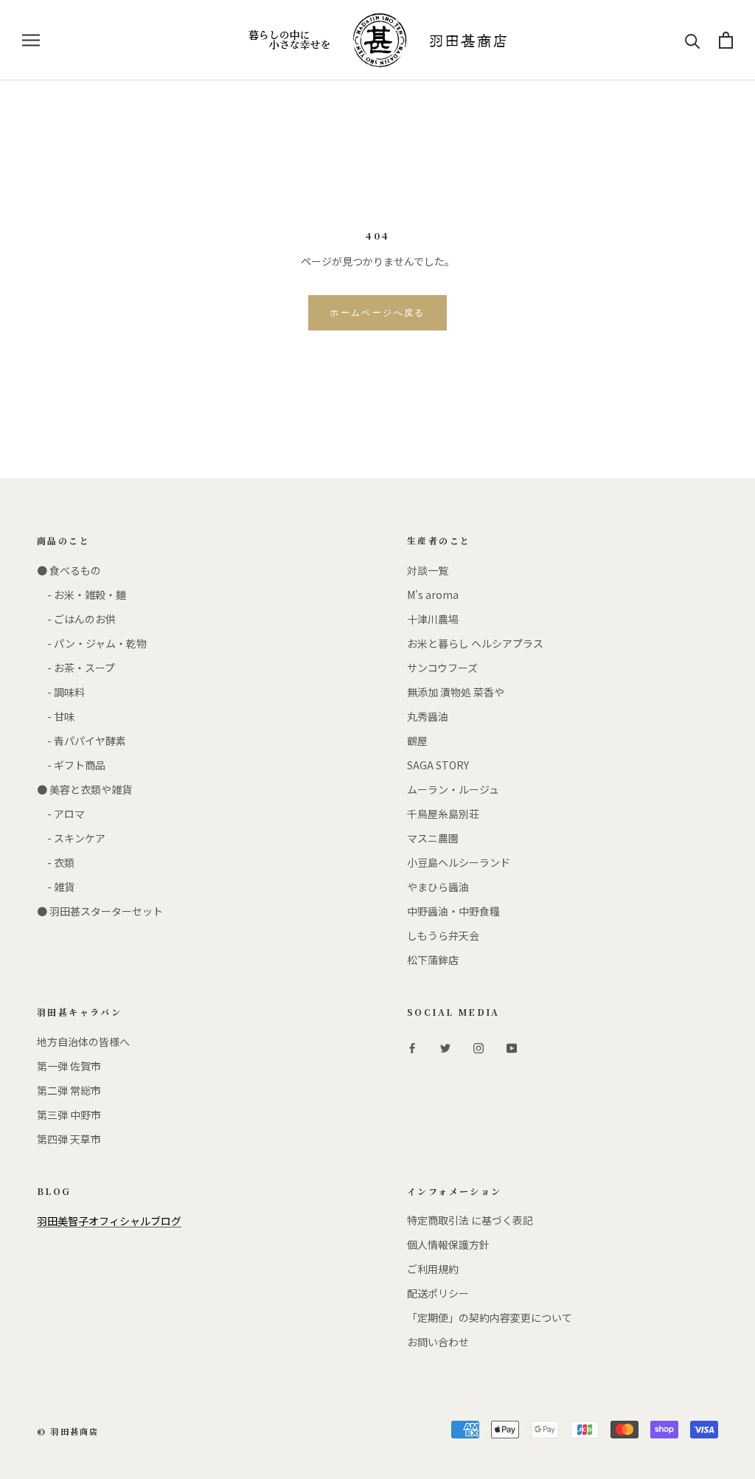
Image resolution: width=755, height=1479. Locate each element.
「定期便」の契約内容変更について (489, 1317)
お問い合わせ (438, 1341)
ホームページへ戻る (377, 312)
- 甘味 (55, 716)
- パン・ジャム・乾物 (92, 643)
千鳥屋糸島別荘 (443, 813)
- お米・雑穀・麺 (81, 594)
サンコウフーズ (442, 667)
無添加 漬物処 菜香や (455, 692)
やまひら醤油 (438, 886)
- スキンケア (71, 838)
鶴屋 (417, 740)
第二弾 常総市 (69, 1090)
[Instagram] (478, 1047)
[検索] (692, 40)
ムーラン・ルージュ (453, 789)
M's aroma (433, 594)
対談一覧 (427, 570)
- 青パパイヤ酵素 (81, 740)
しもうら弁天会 (443, 935)
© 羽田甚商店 (68, 1431)
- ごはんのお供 (76, 619)
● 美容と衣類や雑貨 (84, 789)
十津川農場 (433, 619)
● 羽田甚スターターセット (100, 911)
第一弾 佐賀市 (69, 1066)
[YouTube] (512, 1047)
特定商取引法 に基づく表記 (470, 1220)
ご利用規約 (433, 1268)
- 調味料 (61, 692)
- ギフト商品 (71, 765)
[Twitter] (445, 1047)
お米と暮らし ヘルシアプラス (475, 643)
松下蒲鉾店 (433, 959)
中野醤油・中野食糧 (453, 911)
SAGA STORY (438, 765)
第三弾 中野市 (69, 1114)
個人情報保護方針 (448, 1244)
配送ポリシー (438, 1293)
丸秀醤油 (427, 716)
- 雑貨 (55, 886)
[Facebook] (412, 1047)
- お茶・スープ (76, 667)
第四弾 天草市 (69, 1139)
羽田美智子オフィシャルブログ (109, 1220)
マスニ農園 (433, 838)
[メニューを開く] (31, 39)
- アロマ (61, 813)
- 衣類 (55, 862)
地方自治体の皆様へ (83, 1041)
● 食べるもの (69, 570)
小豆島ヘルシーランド (458, 862)
